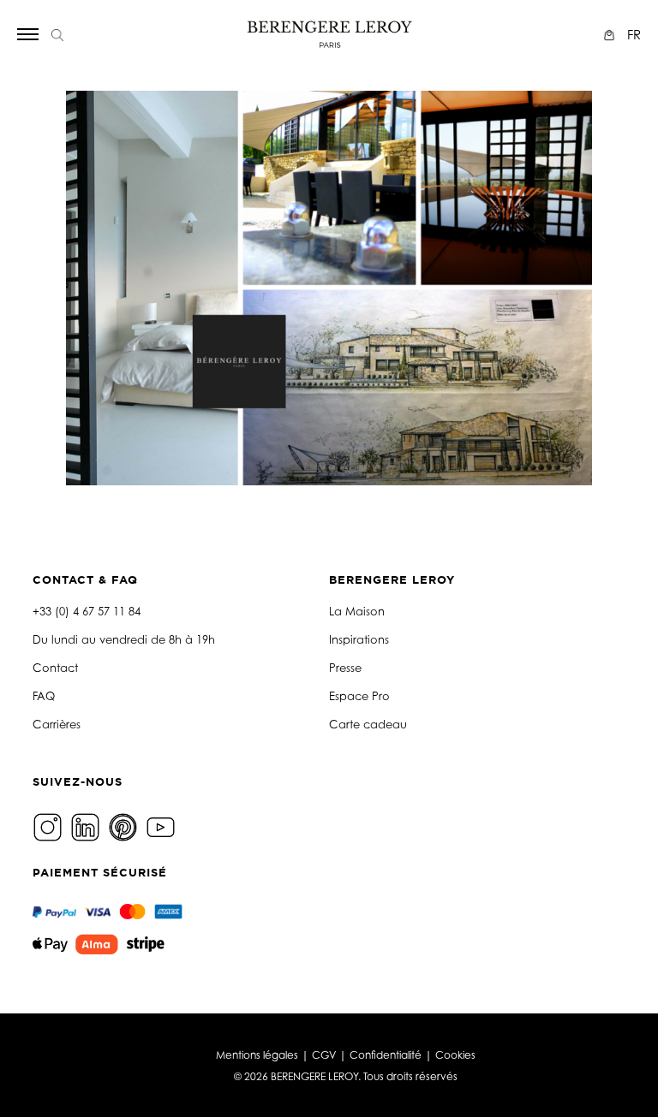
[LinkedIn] (87, 825)
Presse (345, 667)
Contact (55, 667)
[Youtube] (163, 825)
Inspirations (359, 639)
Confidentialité (386, 1055)
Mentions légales (257, 1055)
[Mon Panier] (611, 34)
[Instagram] (50, 825)
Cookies (455, 1055)
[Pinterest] (125, 825)
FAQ (44, 696)
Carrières (57, 724)
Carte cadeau (368, 724)
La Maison (357, 611)
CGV (324, 1055)
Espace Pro (359, 696)
